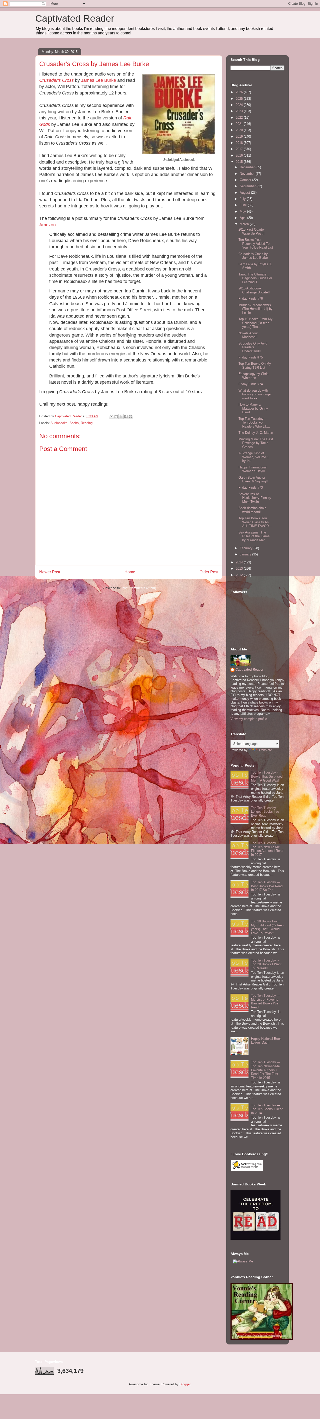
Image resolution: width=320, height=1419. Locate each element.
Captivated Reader (74, 18)
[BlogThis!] (116, 416)
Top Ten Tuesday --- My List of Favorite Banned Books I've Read (265, 1001)
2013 (240, 568)
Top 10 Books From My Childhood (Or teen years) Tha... (255, 323)
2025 (240, 98)
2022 (240, 117)
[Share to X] (121, 416)
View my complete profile (248, 719)
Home (129, 572)
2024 (240, 105)
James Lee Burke (98, 80)
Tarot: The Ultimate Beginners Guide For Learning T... (255, 278)
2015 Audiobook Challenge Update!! (254, 290)
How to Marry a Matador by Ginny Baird (253, 408)
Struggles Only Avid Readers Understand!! (252, 347)
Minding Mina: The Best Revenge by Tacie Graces (255, 443)
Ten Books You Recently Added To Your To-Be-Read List (255, 243)
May (243, 211)
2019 (240, 136)
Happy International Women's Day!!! (252, 469)
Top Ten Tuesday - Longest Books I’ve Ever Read (265, 811)
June (244, 205)
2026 (240, 92)
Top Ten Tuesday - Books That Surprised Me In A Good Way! (266, 776)
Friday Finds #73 (250, 487)
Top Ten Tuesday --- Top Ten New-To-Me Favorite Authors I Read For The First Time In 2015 (265, 1069)
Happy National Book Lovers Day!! (266, 1041)
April (243, 218)
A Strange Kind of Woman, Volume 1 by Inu (253, 457)
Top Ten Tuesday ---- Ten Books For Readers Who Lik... (254, 422)
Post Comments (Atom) (139, 588)
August (245, 192)
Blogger (185, 1384)
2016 (240, 155)
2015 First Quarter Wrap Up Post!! (251, 231)
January (246, 554)
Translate (265, 750)
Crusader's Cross (56, 80)
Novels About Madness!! (248, 335)
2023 (240, 111)
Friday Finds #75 (250, 357)
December (248, 167)
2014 (240, 562)
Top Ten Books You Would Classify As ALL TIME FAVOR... (255, 522)
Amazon (47, 224)
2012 (240, 575)
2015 (240, 162)
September (248, 186)
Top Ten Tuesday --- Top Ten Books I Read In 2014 (267, 1109)
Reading (86, 423)
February (247, 548)
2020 (240, 130)
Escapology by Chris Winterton (253, 376)
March (245, 224)
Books (74, 423)
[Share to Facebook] (125, 416)
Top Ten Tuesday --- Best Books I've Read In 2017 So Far (266, 886)
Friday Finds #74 (250, 384)
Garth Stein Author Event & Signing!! (253, 479)
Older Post (209, 572)
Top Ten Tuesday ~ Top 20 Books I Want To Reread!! (266, 964)
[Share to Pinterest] (130, 416)
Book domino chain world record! (252, 510)
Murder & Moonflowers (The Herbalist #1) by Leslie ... (255, 309)
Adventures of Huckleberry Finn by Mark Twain (254, 498)
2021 (240, 124)
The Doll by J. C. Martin (255, 433)
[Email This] (111, 416)
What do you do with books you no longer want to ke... (255, 394)
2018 (240, 143)
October (246, 180)
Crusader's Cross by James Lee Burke (253, 256)
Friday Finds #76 (250, 298)
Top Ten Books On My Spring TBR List (254, 365)
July (243, 199)
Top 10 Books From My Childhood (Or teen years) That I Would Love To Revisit (267, 927)
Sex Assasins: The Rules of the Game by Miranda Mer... (254, 536)
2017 (240, 149)
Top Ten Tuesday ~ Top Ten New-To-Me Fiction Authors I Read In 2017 (267, 849)
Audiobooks (59, 423)
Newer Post (49, 572)
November (248, 174)
